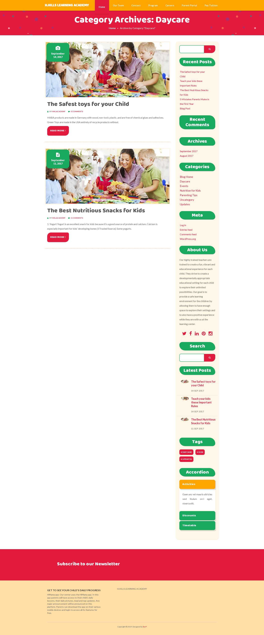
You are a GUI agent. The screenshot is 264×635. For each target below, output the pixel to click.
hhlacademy (58, 111)
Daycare (185, 181)
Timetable (189, 525)
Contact (136, 5)
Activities (188, 484)
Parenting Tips (188, 195)
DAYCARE (187, 452)
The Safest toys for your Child (88, 104)
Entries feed (186, 229)
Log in (183, 225)
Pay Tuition (211, 5)
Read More (57, 131)
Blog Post (185, 108)
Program (153, 5)
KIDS (200, 452)
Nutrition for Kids (190, 190)
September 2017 (188, 151)
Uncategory (187, 199)
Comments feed (188, 234)
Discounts (189, 515)
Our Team (118, 5)
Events (184, 186)
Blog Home (186, 176)
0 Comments (77, 111)
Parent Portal (189, 5)
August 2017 (186, 155)
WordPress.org (188, 238)
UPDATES (187, 459)
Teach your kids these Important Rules (191, 83)
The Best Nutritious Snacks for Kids (96, 211)
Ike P (145, 627)
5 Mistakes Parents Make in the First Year (194, 101)
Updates (185, 204)
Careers (169, 5)
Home (102, 6)
